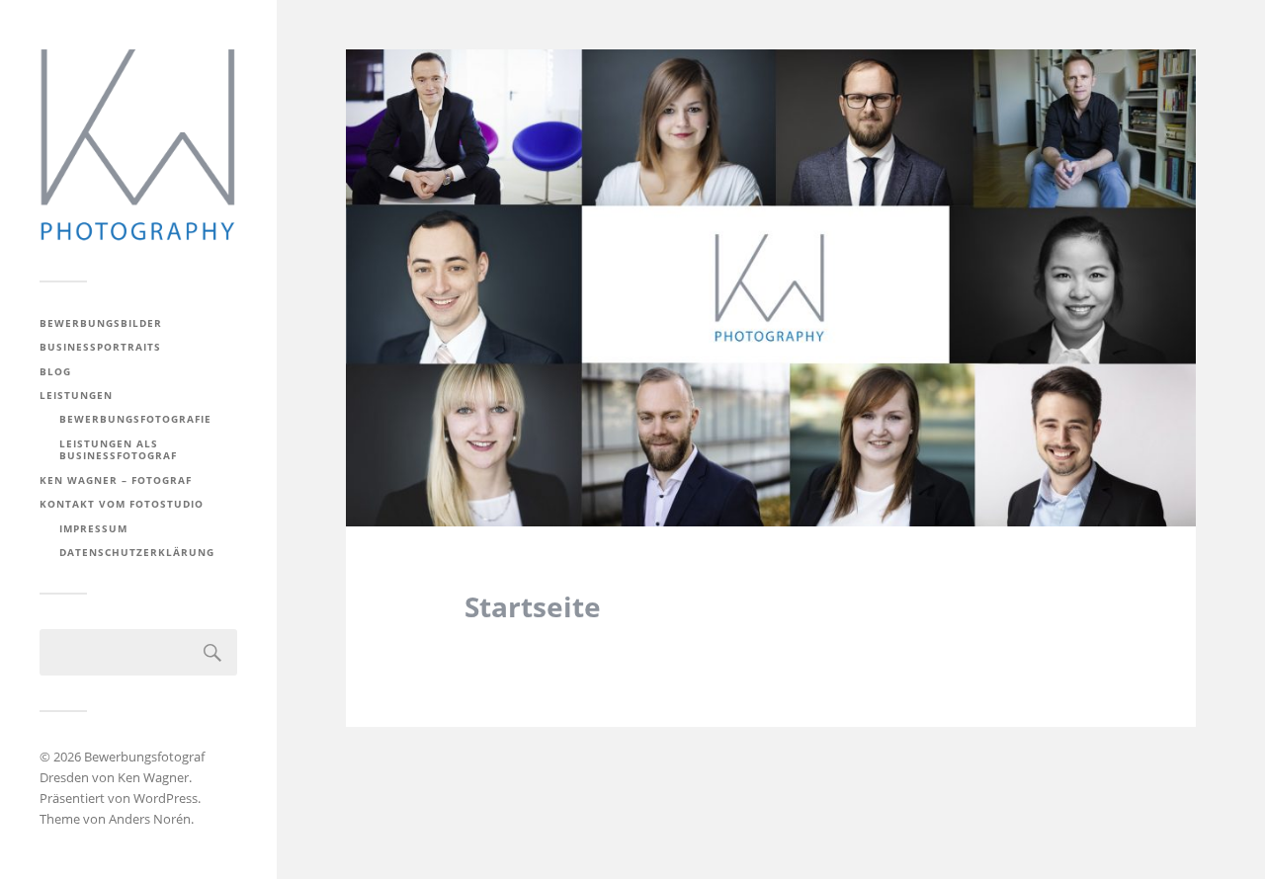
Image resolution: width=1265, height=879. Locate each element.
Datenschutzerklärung (136, 552)
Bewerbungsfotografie (135, 419)
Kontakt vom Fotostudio (122, 504)
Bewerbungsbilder (101, 323)
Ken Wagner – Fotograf (116, 480)
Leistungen (76, 395)
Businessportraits (100, 347)
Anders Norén (150, 819)
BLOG (55, 371)
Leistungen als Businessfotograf (118, 449)
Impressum (93, 528)
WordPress (165, 798)
